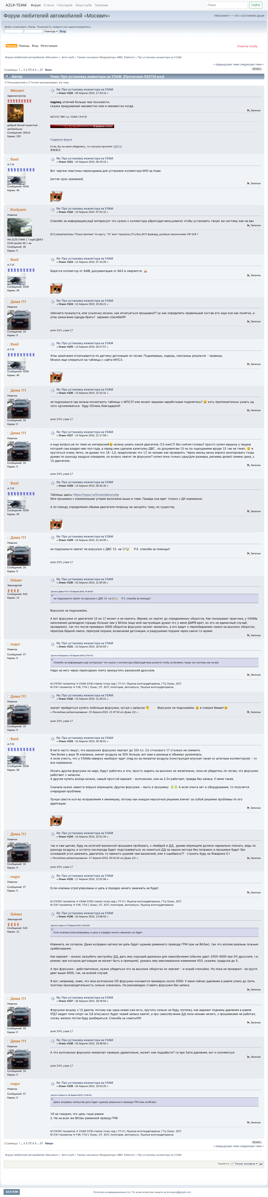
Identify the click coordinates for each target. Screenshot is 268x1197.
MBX (120, 57)
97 (41, 69)
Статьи (49, 5)
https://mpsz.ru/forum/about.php (96, 494)
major (15, 644)
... (22, 69)
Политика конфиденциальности (111, 1192)
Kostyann (18, 209)
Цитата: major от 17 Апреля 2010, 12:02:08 (70, 925)
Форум (36, 5)
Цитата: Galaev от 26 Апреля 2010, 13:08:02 (71, 1095)
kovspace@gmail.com (179, 1192)
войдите (58, 26)
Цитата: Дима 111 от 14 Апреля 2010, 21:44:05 (72, 591)
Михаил (17, 90)
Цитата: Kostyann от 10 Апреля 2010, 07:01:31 (72, 655)
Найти (256, 5)
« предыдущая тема (226, 64)
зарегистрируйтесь (79, 26)
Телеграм (101, 5)
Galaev (16, 580)
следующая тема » (252, 64)
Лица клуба (83, 5)
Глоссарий (64, 5)
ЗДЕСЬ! (117, 146)
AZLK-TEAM (16, 5)
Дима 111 (18, 301)
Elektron (129, 57)
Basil (15, 159)
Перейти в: (223, 1164)
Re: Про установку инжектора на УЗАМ (85, 89)
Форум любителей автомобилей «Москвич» (57, 15)
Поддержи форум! (61, 139)
